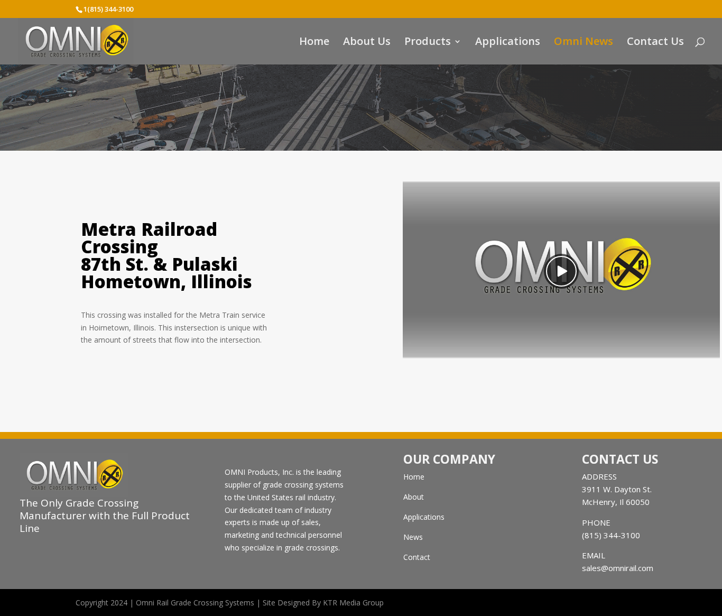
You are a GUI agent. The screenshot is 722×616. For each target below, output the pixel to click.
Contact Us (655, 43)
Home (314, 43)
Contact (416, 557)
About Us (367, 43)
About (413, 497)
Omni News (583, 43)
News (413, 537)
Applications (507, 43)
